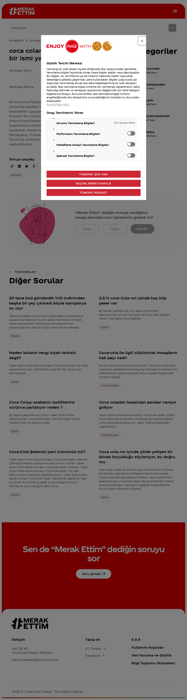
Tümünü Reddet (94, 192)
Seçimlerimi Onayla (93, 183)
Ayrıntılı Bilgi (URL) (58, 104)
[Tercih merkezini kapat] (142, 41)
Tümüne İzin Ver (93, 174)
